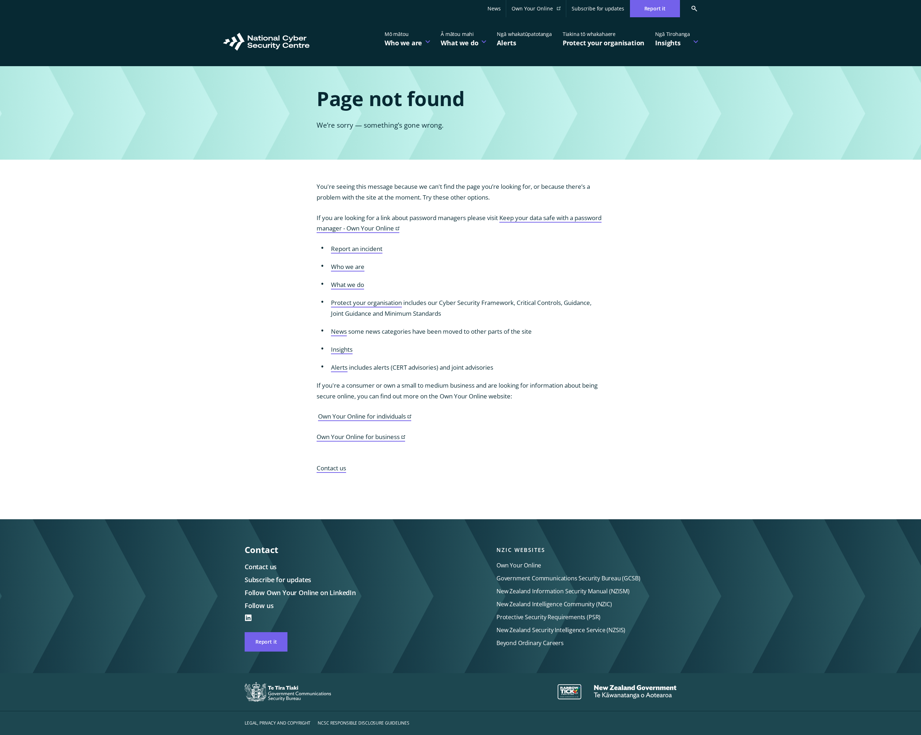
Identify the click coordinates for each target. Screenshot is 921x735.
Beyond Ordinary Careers (530, 643)
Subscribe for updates (598, 8)
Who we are (347, 266)
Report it (266, 641)
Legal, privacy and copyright (277, 723)
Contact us (331, 468)
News (493, 8)
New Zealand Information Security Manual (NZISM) (563, 591)
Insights (342, 349)
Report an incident (356, 249)
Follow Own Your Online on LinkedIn (300, 592)
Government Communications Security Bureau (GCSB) (568, 578)
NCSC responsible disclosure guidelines (363, 723)
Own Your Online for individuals (364, 416)
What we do (347, 284)
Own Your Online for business (361, 437)
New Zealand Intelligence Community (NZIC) (554, 604)
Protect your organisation (366, 302)
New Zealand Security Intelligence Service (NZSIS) (560, 630)
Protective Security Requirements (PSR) (548, 617)
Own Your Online (539, 11)
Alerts (339, 367)
